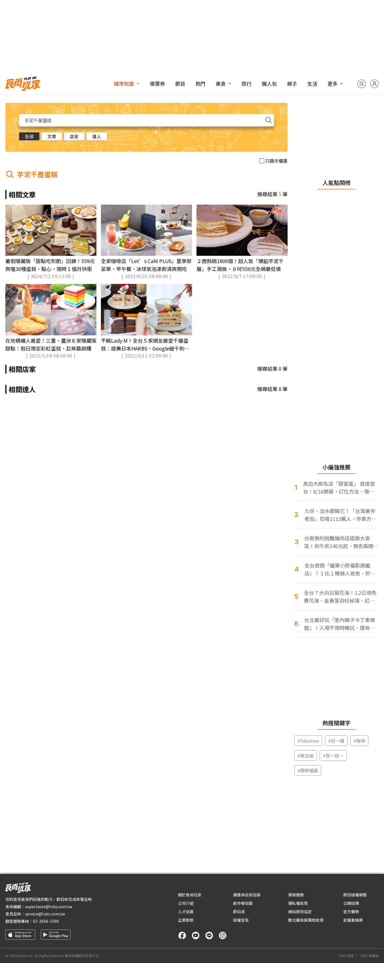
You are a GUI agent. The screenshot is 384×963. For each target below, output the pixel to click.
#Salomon (308, 740)
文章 (51, 136)
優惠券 (157, 83)
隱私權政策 (298, 903)
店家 (74, 136)
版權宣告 (241, 920)
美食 (221, 83)
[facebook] (182, 935)
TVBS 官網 (346, 955)
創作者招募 (243, 903)
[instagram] (222, 935)
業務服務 (296, 895)
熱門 (200, 83)
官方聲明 (351, 911)
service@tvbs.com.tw (45, 914)
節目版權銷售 (355, 895)
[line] (209, 935)
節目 (180, 83)
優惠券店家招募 (247, 895)
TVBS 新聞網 (369, 955)
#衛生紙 (305, 755)
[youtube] (195, 935)
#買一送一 (333, 755)
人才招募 (186, 911)
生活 (312, 83)
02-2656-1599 (46, 921)
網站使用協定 (300, 911)
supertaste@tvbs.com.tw (48, 906)
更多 (332, 83)
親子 (292, 83)
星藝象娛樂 (353, 920)
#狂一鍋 (336, 740)
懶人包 (269, 83)
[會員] (374, 84)
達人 (96, 136)
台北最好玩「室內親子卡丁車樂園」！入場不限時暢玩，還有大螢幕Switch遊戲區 (339, 624)
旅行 (246, 83)
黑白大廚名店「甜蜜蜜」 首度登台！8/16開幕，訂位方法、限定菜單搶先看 (339, 487)
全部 (29, 136)
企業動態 (186, 920)
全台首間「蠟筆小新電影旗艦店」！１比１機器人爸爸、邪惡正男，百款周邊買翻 (339, 569)
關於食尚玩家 (190, 895)
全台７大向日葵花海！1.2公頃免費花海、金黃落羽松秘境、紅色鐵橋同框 (340, 596)
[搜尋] (361, 84)
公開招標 (351, 903)
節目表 (239, 911)
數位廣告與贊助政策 (306, 920)
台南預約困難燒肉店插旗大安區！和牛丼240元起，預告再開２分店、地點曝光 (341, 542)
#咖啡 (359, 740)
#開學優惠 (307, 770)
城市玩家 (124, 83)
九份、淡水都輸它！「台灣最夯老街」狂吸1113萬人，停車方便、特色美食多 (339, 515)
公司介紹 (186, 903)
